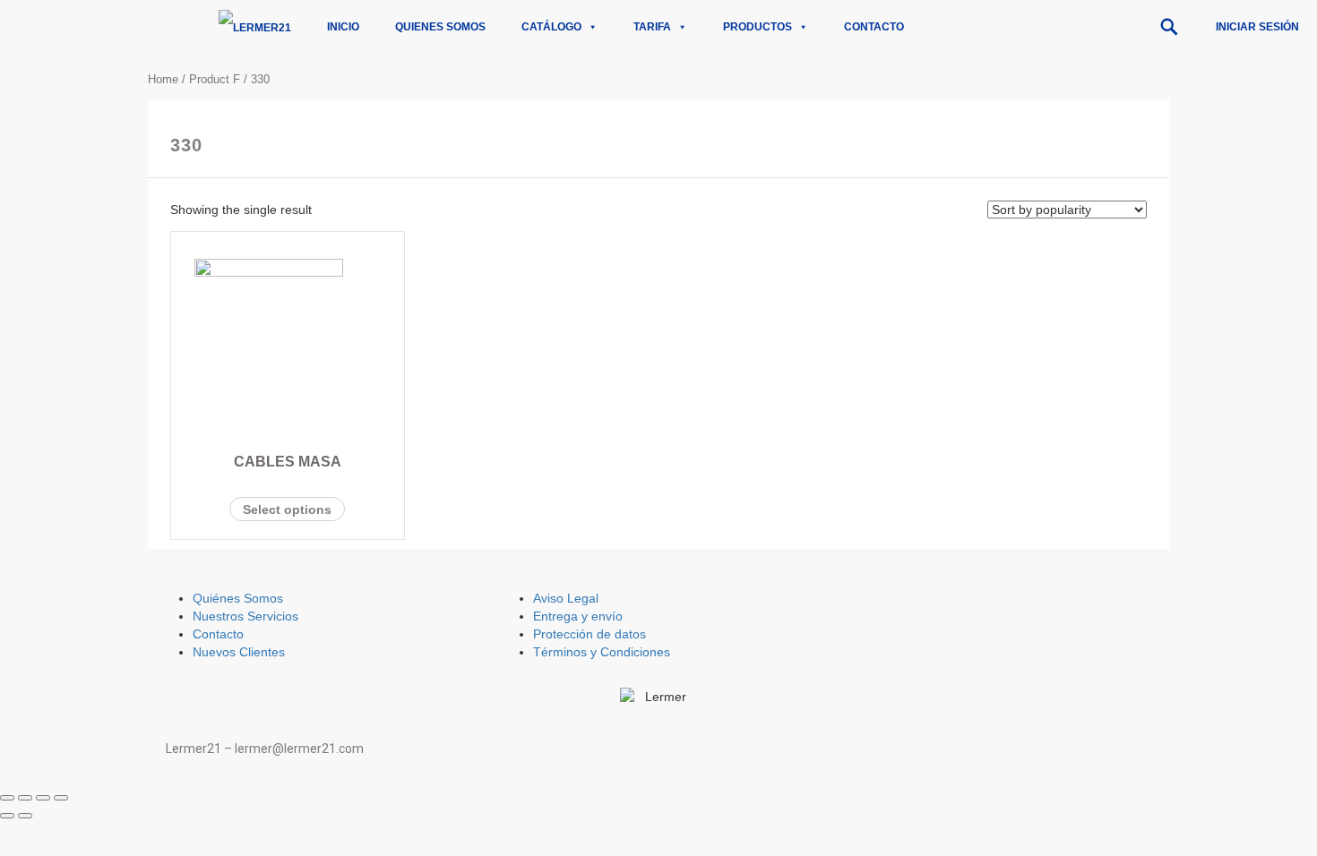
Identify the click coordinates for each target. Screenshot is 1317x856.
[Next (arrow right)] (25, 815)
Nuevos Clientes (239, 652)
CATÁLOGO (551, 27)
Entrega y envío (578, 616)
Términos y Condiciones (601, 652)
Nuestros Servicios (245, 616)
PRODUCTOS (757, 27)
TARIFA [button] (652, 27)
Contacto (874, 27)
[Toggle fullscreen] (43, 797)
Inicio (343, 27)
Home (163, 79)
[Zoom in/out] (61, 797)
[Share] (25, 797)
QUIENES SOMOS (440, 27)
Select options (287, 509)
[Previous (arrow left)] (7, 815)
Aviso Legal (565, 598)
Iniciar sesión (1257, 27)
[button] (1169, 27)
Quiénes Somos (238, 598)
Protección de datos (589, 634)
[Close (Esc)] (7, 797)
